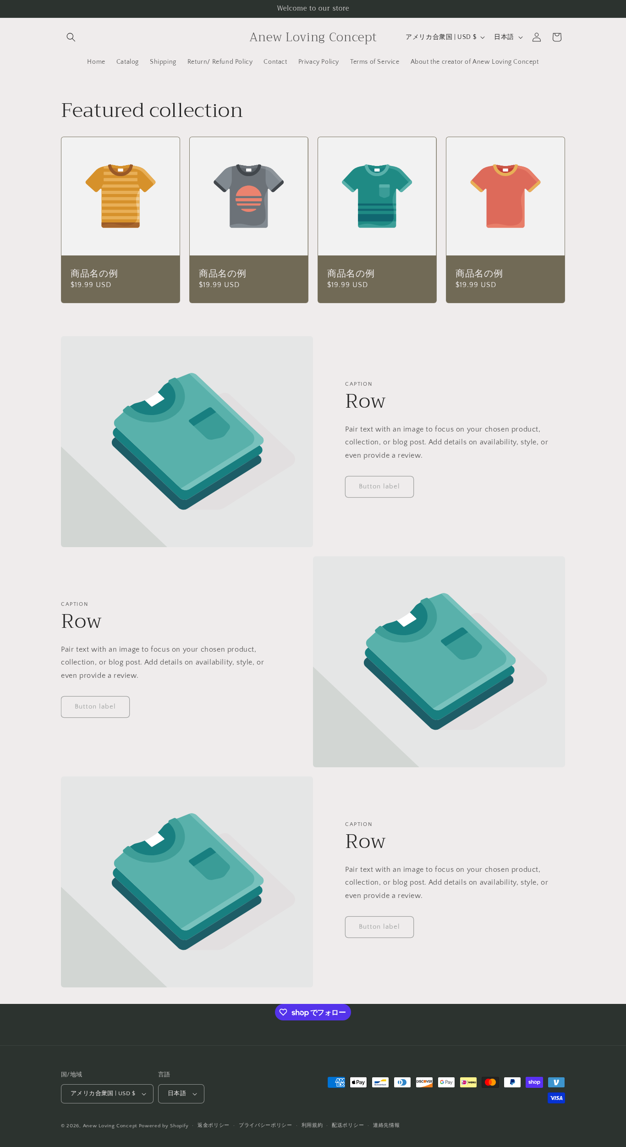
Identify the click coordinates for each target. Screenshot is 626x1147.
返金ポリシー (214, 1125)
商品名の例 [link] (94, 273)
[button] (71, 37)
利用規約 (312, 1125)
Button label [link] (379, 486)
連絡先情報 (386, 1125)
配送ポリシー (348, 1125)
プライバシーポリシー (265, 1125)
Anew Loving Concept (110, 1126)
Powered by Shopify (164, 1126)
